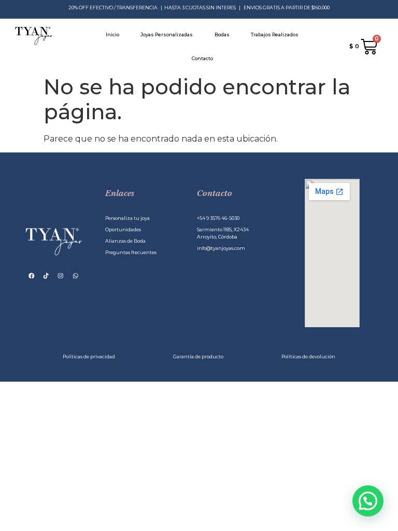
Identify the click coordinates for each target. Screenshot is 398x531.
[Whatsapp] (75, 276)
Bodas (222, 34)
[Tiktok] (46, 276)
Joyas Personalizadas (166, 34)
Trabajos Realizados (274, 34)
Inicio (112, 34)
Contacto (202, 58)
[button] (367, 500)
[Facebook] (32, 276)
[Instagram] (61, 276)
